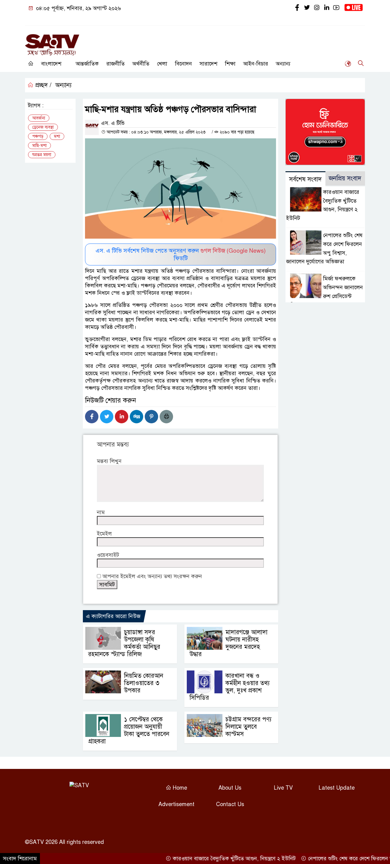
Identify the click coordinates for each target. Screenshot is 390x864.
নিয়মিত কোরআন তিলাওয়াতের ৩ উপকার (143, 683)
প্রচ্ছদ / (42, 85)
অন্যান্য (283, 63)
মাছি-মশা (39, 145)
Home (179, 787)
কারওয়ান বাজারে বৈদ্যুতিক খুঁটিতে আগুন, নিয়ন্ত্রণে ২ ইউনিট (222, 858)
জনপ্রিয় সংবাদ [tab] (345, 178)
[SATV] (52, 42)
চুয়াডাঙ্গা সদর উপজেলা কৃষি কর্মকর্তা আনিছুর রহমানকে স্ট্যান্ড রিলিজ (124, 643)
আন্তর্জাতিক (87, 63)
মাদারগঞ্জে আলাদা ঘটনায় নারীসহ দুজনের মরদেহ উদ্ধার (229, 643)
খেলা (162, 63)
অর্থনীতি (140, 63)
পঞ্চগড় (37, 136)
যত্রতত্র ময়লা (41, 154)
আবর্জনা (38, 118)
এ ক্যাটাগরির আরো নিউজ (113, 616)
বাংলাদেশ (51, 63)
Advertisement (176, 804)
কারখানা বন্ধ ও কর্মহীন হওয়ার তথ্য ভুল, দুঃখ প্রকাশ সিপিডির (230, 687)
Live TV (283, 787)
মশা (57, 136)
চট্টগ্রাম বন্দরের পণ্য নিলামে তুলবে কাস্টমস (248, 727)
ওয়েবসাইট (108, 555)
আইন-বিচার (255, 63)
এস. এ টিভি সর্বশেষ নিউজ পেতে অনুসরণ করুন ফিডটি (181, 254)
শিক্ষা (230, 63)
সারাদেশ (208, 63)
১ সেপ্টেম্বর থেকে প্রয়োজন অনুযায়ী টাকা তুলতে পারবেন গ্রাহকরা (128, 730)
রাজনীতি (115, 63)
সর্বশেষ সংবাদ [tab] (305, 179)
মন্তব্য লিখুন (109, 461)
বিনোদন (183, 63)
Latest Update (337, 787)
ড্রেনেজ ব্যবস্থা (43, 127)
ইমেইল (104, 533)
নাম (101, 512)
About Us (229, 787)
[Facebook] (91, 416)
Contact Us (230, 804)
